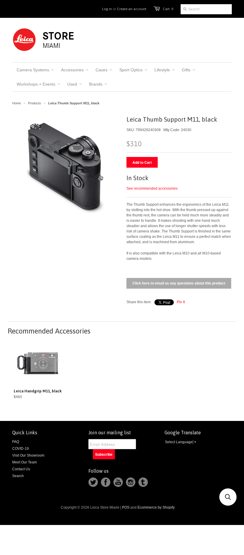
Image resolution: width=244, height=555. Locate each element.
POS (125, 507)
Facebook (105, 482)
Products (34, 103)
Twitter (93, 482)
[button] (228, 497)
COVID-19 (20, 448)
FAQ (15, 442)
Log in (107, 9)
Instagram (130, 482)
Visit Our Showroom (28, 455)
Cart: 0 (168, 9)
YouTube (118, 482)
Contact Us (21, 469)
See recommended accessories (152, 188)
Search (18, 476)
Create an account (131, 9)
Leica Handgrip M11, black (38, 391)
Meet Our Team (24, 462)
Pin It (181, 302)
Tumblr (143, 482)
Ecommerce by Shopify (156, 507)
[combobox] (206, 9)
